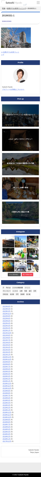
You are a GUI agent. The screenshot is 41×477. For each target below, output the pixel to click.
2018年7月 (6, 424)
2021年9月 (6, 335)
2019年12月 (7, 383)
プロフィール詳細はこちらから (13, 89)
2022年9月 (6, 316)
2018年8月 (6, 422)
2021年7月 (6, 340)
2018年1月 (6, 439)
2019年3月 (6, 405)
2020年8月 (6, 364)
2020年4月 (6, 374)
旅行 (30, 291)
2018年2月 (6, 436)
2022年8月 (6, 318)
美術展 (22, 294)
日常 (35, 291)
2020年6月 (6, 369)
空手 (17, 294)
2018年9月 (6, 419)
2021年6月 (6, 342)
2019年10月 (7, 388)
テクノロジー (7, 291)
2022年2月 (6, 328)
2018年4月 (6, 432)
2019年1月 (6, 410)
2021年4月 (6, 347)
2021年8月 (6, 338)
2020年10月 (7, 359)
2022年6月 (6, 321)
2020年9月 (6, 362)
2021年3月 (6, 350)
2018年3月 (6, 434)
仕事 (21, 291)
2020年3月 (6, 376)
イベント (27, 287)
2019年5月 (6, 400)
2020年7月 (6, 366)
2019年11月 (7, 386)
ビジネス (15, 291)
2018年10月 (7, 417)
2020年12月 (7, 357)
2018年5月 (6, 429)
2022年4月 (6, 323)
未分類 (12, 294)
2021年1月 (6, 354)
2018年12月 (7, 412)
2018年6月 (6, 427)
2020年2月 (6, 379)
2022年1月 (6, 330)
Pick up (8, 287)
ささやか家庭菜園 (17, 287)
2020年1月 (6, 381)
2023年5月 (6, 309)
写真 (25, 291)
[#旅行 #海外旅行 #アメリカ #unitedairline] (8, 241)
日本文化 (5, 294)
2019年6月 (6, 398)
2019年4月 (6, 403)
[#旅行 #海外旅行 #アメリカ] (20, 266)
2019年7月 (6, 395)
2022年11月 (7, 313)
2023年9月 (6, 306)
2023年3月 (6, 311)
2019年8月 (6, 393)
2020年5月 (6, 371)
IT (3, 287)
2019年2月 (6, 407)
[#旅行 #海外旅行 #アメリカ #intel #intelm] (8, 266)
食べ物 (28, 294)
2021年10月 (7, 333)
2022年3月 (6, 326)
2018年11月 (7, 415)
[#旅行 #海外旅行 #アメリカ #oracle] (20, 241)
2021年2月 (6, 352)
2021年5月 (6, 345)
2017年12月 (7, 441)
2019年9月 (6, 391)
